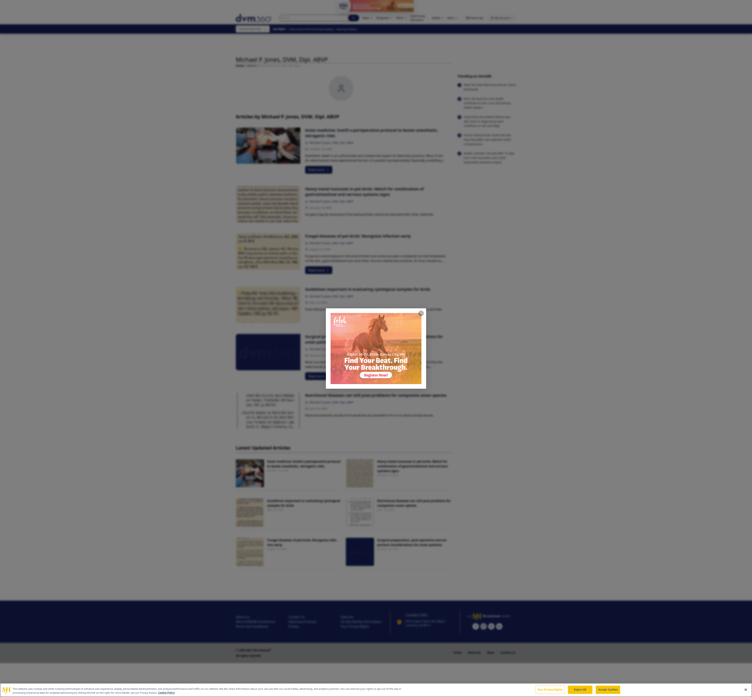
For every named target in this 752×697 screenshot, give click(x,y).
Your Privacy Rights (550, 689)
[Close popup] (421, 313)
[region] (376, 690)
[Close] (745, 689)
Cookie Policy (166, 692)
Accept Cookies (608, 689)
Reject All (580, 689)
